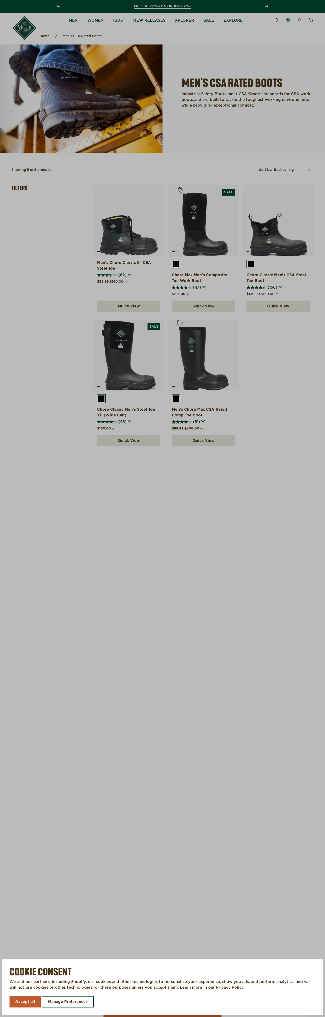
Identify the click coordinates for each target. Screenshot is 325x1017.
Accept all (25, 1002)
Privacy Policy (230, 987)
